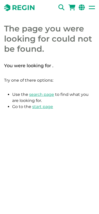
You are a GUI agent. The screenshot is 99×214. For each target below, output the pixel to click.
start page (42, 106)
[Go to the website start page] (19, 7)
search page (41, 94)
